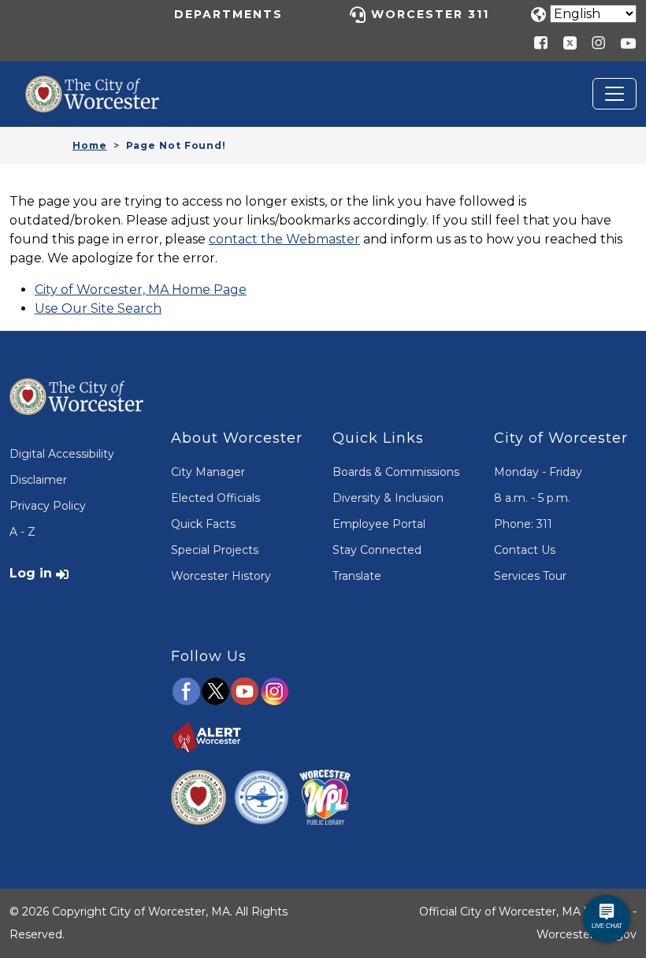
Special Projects (214, 550)
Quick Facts (203, 524)
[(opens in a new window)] (564, 42)
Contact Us (524, 550)
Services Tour (530, 576)
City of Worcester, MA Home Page (141, 289)
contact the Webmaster (284, 239)
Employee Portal (378, 524)
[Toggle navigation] (614, 94)
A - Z (22, 532)
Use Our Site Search (98, 308)
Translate (356, 576)
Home (89, 145)
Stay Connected (376, 550)
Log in (30, 573)
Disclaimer (38, 480)
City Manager (208, 472)
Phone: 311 (523, 524)
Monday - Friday (538, 472)
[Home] (104, 87)
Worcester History (221, 576)
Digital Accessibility (61, 454)
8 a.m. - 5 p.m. (532, 498)
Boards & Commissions (395, 472)
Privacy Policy (47, 506)
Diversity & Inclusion (388, 498)
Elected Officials (215, 498)
